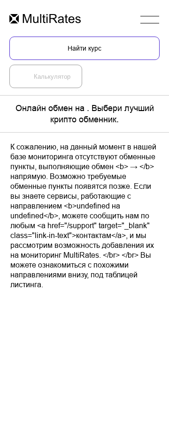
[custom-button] (45, 19)
